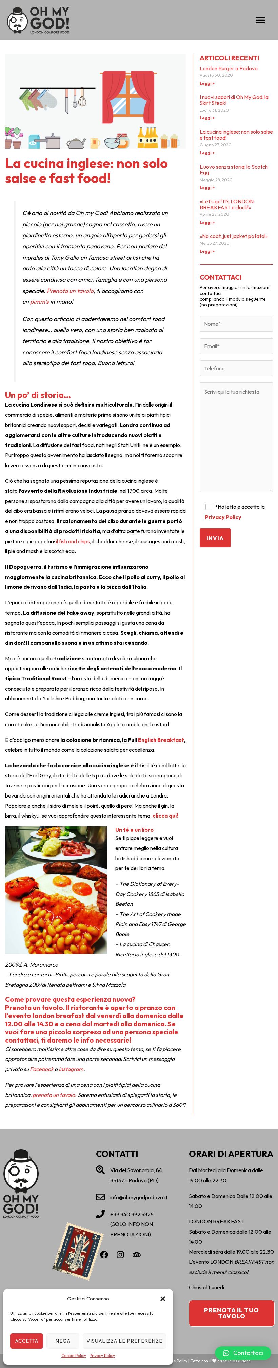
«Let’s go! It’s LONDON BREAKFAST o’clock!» (227, 204)
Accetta (26, 1340)
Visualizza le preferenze (124, 1340)
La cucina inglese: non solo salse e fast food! (236, 134)
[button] (162, 1298)
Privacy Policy (102, 1355)
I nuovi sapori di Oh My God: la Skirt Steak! (234, 100)
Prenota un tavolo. (35, 1007)
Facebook (42, 1069)
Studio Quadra (237, 1360)
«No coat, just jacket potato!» (234, 235)
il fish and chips (72, 541)
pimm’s (39, 301)
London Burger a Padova (229, 68)
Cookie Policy (73, 1355)
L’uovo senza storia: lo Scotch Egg (234, 169)
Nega (63, 1340)
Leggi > (207, 83)
